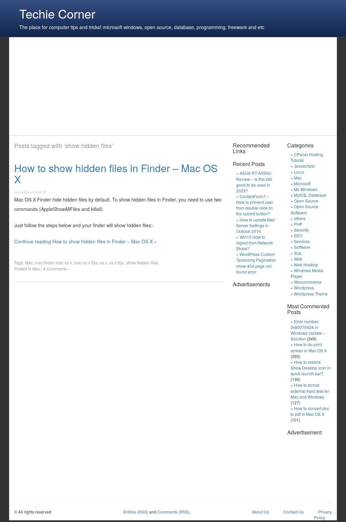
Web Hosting (306, 264)
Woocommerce (308, 282)
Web (298, 259)
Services (302, 241)
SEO (298, 235)
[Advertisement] (137, 86)
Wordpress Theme (311, 293)
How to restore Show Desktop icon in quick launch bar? (310, 367)
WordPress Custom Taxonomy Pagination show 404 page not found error (256, 262)
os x (103, 262)
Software (302, 247)
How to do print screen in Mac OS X (309, 347)
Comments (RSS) (173, 512)
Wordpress (304, 287)
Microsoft (302, 183)
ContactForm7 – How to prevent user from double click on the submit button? (254, 204)
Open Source (306, 201)
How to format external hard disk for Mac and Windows (310, 390)
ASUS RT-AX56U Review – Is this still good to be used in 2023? (254, 181)
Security (301, 230)
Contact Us (293, 512)
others (299, 218)
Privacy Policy (323, 514)
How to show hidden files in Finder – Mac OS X (116, 173)
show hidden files (142, 262)
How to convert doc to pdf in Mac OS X (310, 411)
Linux (299, 172)
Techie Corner (57, 13)
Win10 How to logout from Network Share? (254, 242)
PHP (298, 224)
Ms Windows (305, 189)
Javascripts (304, 166)
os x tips (116, 262)
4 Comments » (56, 268)
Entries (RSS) (135, 512)
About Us (260, 512)
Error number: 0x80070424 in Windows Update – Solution (308, 329)
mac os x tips (86, 262)
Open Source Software (304, 209)
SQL (298, 253)
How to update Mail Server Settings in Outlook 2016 (255, 225)
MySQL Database (310, 195)
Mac (29, 262)
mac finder (44, 262)
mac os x (64, 262)
